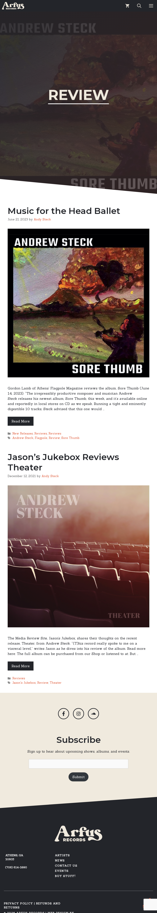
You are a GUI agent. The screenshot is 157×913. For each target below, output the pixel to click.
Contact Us (66, 865)
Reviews (40, 433)
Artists (62, 855)
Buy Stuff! (65, 876)
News (60, 860)
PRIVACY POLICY (18, 903)
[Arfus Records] (13, 6)
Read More (20, 421)
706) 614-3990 (16, 867)
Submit (78, 777)
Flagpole (41, 438)
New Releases (22, 433)
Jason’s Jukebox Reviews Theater (63, 462)
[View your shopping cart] (127, 6)
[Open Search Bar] (139, 6)
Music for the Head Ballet (64, 210)
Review (54, 438)
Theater (55, 683)
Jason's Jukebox (24, 683)
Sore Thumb (70, 438)
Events (62, 871)
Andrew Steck (22, 438)
